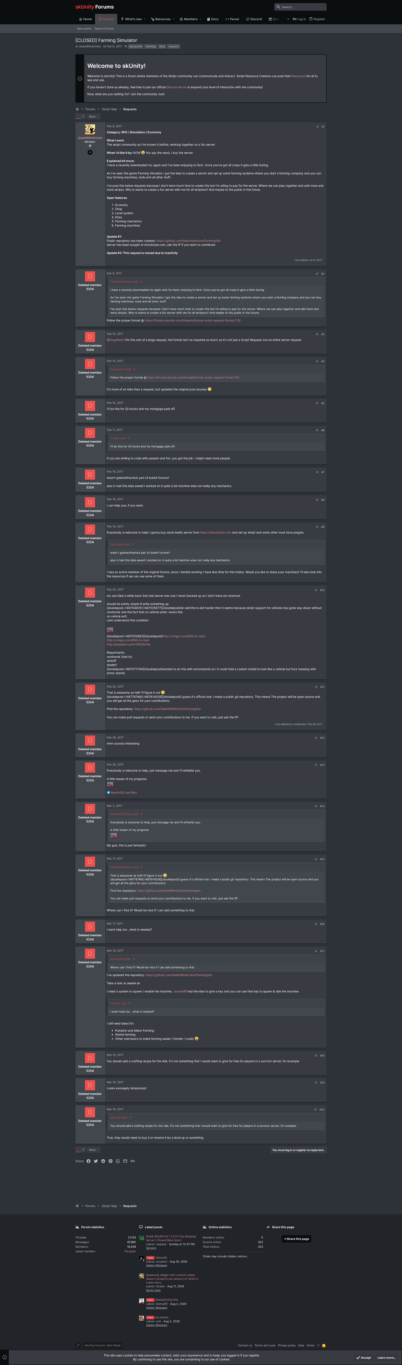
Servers (151, 1248)
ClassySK (157, 1257)
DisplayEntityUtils (162, 1299)
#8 (323, 499)
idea (162, 46)
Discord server (177, 87)
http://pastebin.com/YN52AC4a (128, 644)
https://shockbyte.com (215, 532)
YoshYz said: (118, 1003)
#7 (323, 472)
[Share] (317, 127)
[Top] (318, 1345)
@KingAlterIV (116, 340)
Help (301, 1345)
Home (310, 1345)
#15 (322, 859)
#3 (323, 334)
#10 (322, 590)
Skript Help (153, 1290)
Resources (298, 76)
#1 (323, 126)
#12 (322, 737)
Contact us (245, 1345)
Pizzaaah (130, 1251)
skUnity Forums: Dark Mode (103, 1345)
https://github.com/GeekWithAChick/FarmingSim (167, 709)
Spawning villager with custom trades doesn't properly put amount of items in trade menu (172, 1278)
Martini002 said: (120, 959)
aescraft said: (119, 1117)
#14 (322, 806)
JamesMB (180, 991)
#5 (323, 403)
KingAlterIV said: (121, 369)
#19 (322, 1082)
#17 (322, 951)
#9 (323, 526)
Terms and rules (265, 1345)
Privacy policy (287, 1345)
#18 (322, 1055)
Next (92, 116)
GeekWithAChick (90, 46)
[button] (144, 19)
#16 (322, 924)
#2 (323, 273)
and (124, 792)
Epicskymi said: (120, 544)
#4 (323, 361)
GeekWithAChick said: (124, 281)
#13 (322, 765)
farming (151, 46)
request (174, 46)
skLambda (157, 1317)
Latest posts (153, 1227)
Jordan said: (118, 438)
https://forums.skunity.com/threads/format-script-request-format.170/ (193, 320)
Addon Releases (156, 1265)
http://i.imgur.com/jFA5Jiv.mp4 (184, 636)
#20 (322, 1109)
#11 (322, 687)
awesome (135, 46)
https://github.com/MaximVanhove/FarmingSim (188, 240)
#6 (323, 430)
